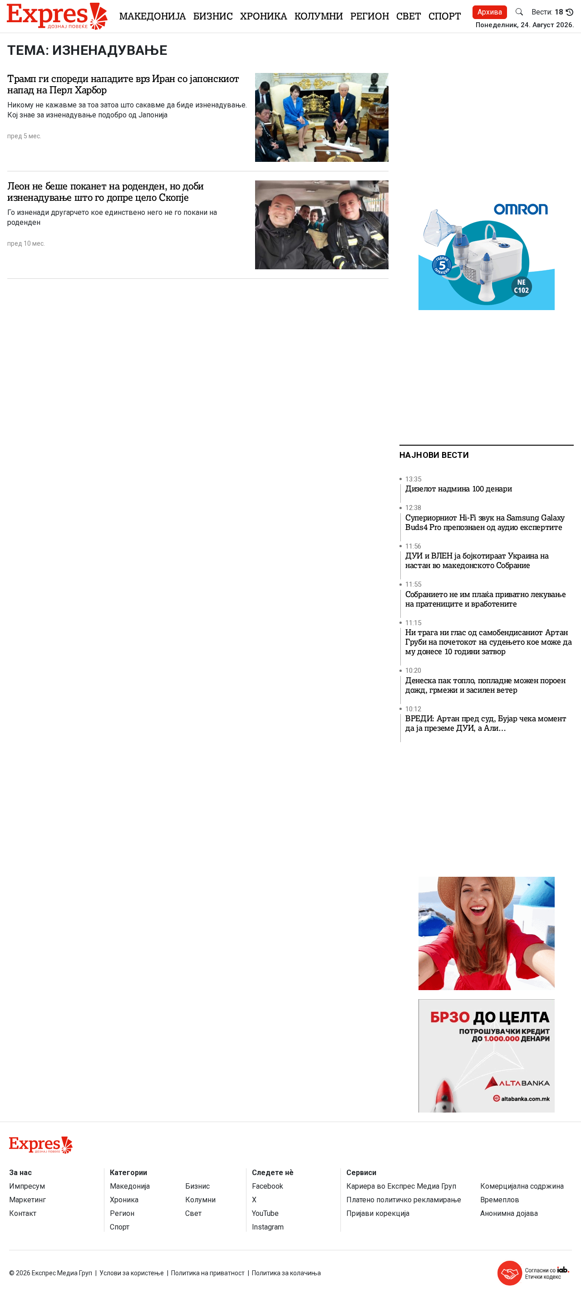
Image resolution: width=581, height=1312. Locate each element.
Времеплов (499, 1199)
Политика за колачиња (286, 1273)
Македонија (152, 16)
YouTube (265, 1213)
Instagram (268, 1227)
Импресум (27, 1186)
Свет (408, 16)
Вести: (547, 12)
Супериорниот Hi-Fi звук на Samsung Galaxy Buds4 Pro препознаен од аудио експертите (485, 522)
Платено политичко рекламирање (403, 1199)
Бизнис (213, 16)
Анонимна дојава (509, 1213)
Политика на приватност (208, 1273)
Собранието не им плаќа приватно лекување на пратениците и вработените (485, 599)
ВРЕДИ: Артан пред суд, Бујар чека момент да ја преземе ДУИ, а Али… (485, 723)
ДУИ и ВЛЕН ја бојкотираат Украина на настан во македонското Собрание (477, 560)
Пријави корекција (377, 1213)
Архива (490, 12)
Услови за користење (131, 1273)
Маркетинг (27, 1199)
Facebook (267, 1186)
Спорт (444, 16)
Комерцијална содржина (522, 1186)
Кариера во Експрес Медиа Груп (401, 1186)
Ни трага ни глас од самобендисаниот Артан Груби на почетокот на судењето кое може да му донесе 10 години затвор (488, 642)
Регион (369, 16)
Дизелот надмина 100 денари (458, 489)
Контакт (22, 1213)
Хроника (263, 16)
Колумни (319, 16)
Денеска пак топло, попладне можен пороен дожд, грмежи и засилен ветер (485, 685)
